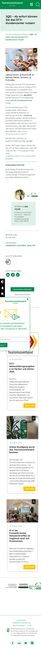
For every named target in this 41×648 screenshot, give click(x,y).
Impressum (21, 620)
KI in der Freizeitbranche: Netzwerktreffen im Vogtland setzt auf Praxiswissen (19, 535)
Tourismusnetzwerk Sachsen (16, 34)
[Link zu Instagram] (32, 643)
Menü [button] (31, 4)
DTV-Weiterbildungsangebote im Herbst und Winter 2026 (22, 367)
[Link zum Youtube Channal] (26, 643)
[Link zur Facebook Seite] (13, 643)
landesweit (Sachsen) (15, 245)
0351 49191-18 (24, 221)
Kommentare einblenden (22, 289)
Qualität (31, 245)
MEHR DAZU (30, 406)
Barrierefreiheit (19, 625)
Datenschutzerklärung (21, 623)
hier (30, 141)
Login (29, 625)
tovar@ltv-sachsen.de (22, 219)
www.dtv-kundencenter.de (21, 100)
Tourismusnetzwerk (12, 3)
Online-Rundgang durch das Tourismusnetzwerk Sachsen (22, 450)
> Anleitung (27, 115)
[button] (8, 275)
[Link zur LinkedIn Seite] (19, 643)
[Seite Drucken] (7, 261)
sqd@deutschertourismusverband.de (20, 156)
